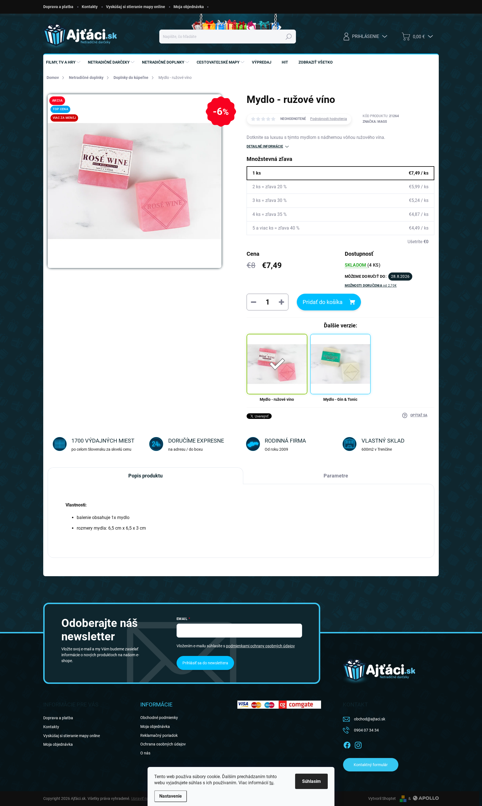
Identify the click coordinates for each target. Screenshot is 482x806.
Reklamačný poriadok (159, 735)
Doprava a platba (58, 6)
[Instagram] (358, 744)
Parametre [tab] (336, 476)
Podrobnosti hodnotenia (328, 119)
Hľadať (289, 36)
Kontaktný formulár (371, 764)
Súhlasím (311, 781)
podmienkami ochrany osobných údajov (260, 646)
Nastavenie (170, 796)
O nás (145, 753)
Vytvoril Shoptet (382, 798)
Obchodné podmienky (159, 717)
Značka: (375, 122)
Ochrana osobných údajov (163, 744)
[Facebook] (347, 744)
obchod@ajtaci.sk (369, 719)
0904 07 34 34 (366, 730)
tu (271, 782)
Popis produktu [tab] (145, 476)
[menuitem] (64, 62)
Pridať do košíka (323, 302)
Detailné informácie (265, 146)
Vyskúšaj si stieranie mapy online (135, 6)
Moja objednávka (188, 6)
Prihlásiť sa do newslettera (205, 663)
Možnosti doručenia (371, 286)
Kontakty (90, 6)
